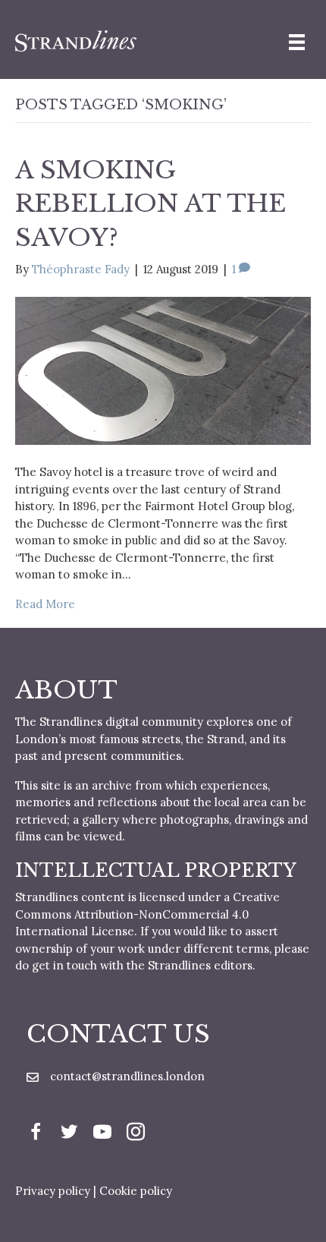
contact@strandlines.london (127, 1076)
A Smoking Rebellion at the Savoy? (150, 204)
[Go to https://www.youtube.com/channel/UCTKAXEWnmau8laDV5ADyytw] (102, 1134)
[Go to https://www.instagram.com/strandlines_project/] (136, 1134)
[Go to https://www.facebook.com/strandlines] (36, 1134)
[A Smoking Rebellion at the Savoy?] (163, 370)
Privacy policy (52, 1191)
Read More (45, 604)
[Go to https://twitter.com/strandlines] (69, 1134)
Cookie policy (135, 1191)
